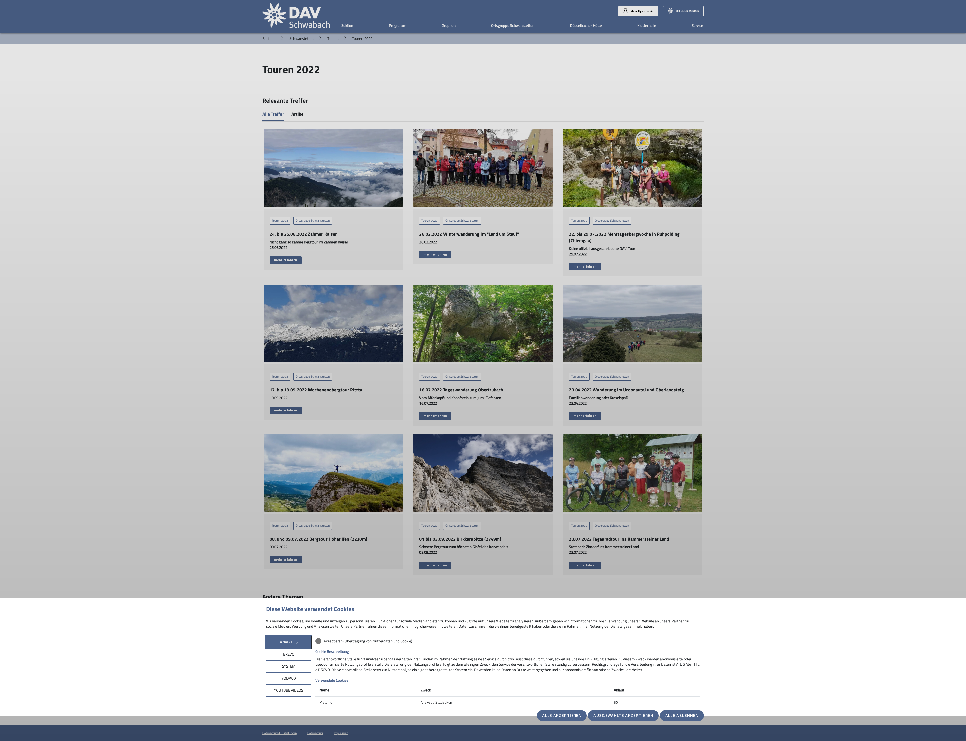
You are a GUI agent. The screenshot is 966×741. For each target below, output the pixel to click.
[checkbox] (507, 641)
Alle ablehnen (682, 715)
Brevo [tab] (288, 654)
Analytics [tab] (289, 642)
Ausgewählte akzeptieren (623, 715)
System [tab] (288, 666)
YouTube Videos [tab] (288, 690)
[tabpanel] (507, 672)
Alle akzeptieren (561, 715)
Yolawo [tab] (288, 678)
